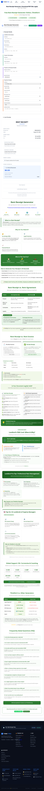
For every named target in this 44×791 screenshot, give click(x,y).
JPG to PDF (18, 740)
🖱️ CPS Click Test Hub (17, 773)
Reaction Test (18, 744)
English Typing (32, 742)
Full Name (6, 36)
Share (40, 25)
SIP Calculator (18, 737)
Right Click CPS (33, 740)
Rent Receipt (18, 742)
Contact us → (26, 466)
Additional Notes (7, 107)
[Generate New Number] (40, 77)
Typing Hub (40, 2)
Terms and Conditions (5, 761)
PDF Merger (18, 739)
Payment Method (7, 102)
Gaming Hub (35, 2)
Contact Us (3, 754)
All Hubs (11, 2)
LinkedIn (12, 739)
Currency (5, 82)
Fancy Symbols (33, 746)
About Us (2, 752)
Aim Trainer (32, 735)
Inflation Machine (20, 735)
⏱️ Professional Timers (37, 776)
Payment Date (6, 86)
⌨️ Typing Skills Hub (16, 775)
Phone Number (6, 40)
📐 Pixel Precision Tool (27, 774)
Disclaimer (3, 759)
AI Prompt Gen (19, 746)
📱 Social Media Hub (26, 776)
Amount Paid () (7, 90)
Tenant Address (7, 61)
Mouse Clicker (32, 739)
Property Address (7, 69)
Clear (26, 25)
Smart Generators (23, 2)
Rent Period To (6, 98)
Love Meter (32, 744)
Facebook (3, 739)
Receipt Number (7, 75)
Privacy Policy (3, 757)
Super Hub (29, 2)
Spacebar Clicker (33, 737)
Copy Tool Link (26, 711)
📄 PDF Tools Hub (5, 773)
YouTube (8, 739)
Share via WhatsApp (18, 711)
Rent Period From (7, 94)
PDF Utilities (17, 2)
